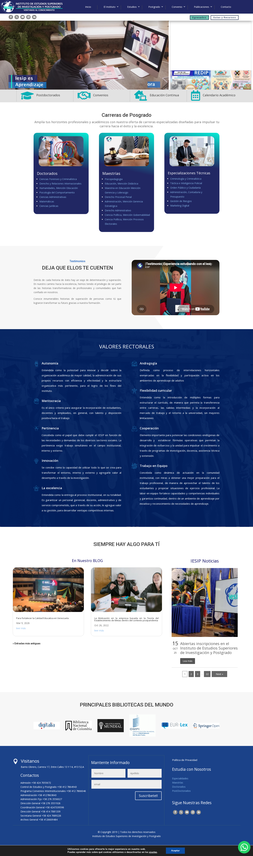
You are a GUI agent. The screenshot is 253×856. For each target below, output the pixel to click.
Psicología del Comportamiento (57, 192)
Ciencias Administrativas (52, 197)
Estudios (132, 6)
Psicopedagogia (114, 179)
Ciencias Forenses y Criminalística (58, 179)
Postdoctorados (48, 95)
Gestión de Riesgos (181, 201)
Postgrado (154, 6)
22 (207, 674)
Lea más (187, 661)
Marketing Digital (179, 205)
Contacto (226, 6)
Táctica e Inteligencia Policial (186, 183)
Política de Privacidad (184, 760)
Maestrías (177, 782)
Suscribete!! (148, 795)
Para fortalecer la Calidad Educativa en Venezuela (42, 618)
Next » (219, 674)
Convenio (177, 6)
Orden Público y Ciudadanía (185, 187)
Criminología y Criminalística (185, 178)
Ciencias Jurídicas (48, 206)
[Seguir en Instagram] (28, 17)
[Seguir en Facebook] (11, 17)
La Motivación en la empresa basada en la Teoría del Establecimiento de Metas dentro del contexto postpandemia (126, 619)
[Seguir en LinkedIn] (34, 17)
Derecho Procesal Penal (118, 197)
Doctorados (179, 786)
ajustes (153, 852)
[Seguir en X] (16, 17)
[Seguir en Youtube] (22, 17)
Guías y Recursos (224, 17)
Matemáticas (46, 201)
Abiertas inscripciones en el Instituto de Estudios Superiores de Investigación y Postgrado (209, 648)
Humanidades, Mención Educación (58, 188)
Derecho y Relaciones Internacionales (60, 183)
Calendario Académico (219, 95)
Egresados (199, 17)
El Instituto (109, 6)
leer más (21, 628)
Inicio (88, 6)
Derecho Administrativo (118, 210)
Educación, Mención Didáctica (121, 183)
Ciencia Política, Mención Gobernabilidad (127, 214)
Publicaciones (201, 6)
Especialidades (180, 778)
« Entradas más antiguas (26, 643)
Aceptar (175, 850)
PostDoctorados (181, 790)
